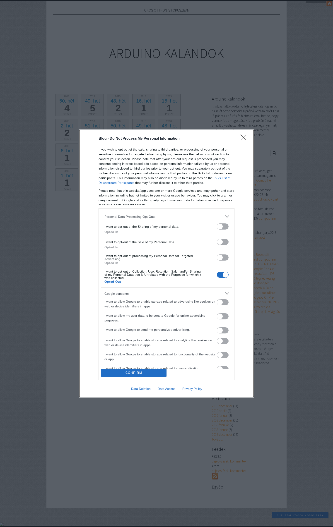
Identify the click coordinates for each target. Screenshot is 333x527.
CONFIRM (133, 372)
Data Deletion (141, 388)
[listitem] (166, 216)
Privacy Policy (192, 388)
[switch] (223, 226)
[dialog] (166, 263)
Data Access (166, 388)
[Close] (245, 138)
